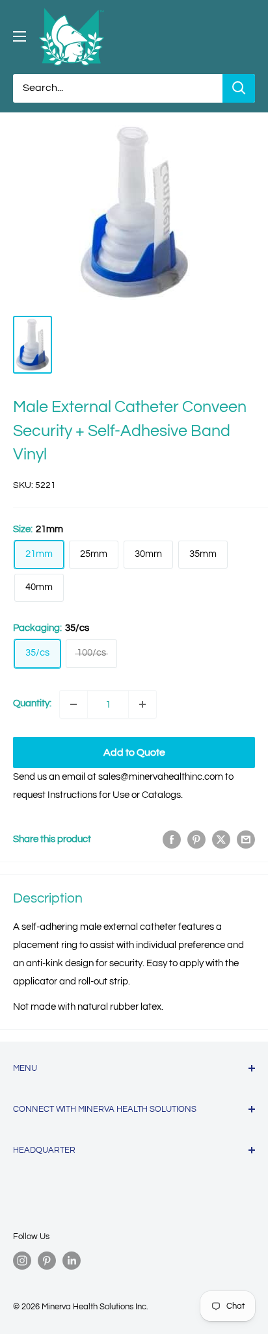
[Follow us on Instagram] (22, 1260)
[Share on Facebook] (172, 839)
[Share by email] (246, 839)
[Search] (238, 88)
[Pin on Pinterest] (196, 839)
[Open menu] (19, 36)
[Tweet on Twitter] (221, 839)
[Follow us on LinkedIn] (71, 1260)
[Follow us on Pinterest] (47, 1260)
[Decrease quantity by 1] (73, 704)
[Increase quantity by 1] (142, 704)
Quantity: (32, 703)
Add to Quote (134, 752)
